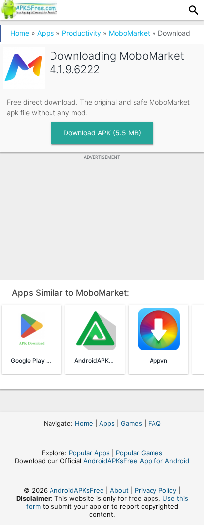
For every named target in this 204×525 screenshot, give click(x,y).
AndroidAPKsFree (77, 490)
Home (19, 33)
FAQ (154, 423)
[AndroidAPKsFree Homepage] (28, 16)
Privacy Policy (155, 490)
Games (131, 423)
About (119, 490)
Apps (45, 33)
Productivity (81, 33)
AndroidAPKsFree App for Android (136, 461)
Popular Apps (89, 453)
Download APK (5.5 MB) (102, 133)
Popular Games (139, 453)
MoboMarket (129, 33)
